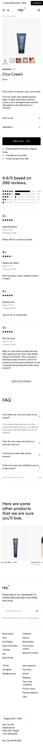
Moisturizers (28, 642)
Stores (25, 674)
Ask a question (29, 666)
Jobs (24, 697)
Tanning (6, 650)
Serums (25, 638)
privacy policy (34, 618)
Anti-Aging (7, 642)
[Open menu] (3, 10)
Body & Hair (7, 658)
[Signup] (37, 611)
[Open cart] (39, 10)
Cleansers (26, 634)
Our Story (26, 670)
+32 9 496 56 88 (9, 734)
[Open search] (8, 10)
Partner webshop (30, 693)
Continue (37, 3)
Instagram (7, 670)
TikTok (5, 666)
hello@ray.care (9, 674)
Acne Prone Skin (9, 646)
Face (4, 638)
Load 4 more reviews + (21, 381)
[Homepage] (21, 10)
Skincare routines (30, 653)
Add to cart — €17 (21, 141)
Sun (3, 16)
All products (7, 634)
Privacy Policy (28, 689)
